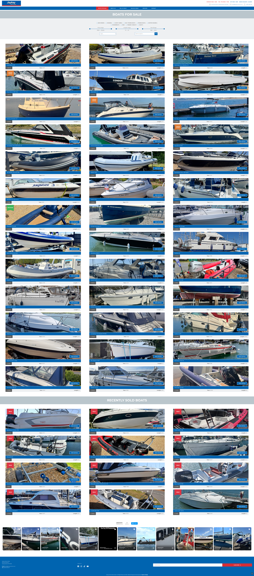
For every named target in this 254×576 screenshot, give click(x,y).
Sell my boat (123, 8)
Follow (135, 523)
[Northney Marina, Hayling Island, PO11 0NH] (210, 4)
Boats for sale (102, 8)
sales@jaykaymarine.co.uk (237, 4)
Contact (153, 8)
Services (145, 8)
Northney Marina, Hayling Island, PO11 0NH (219, 4)
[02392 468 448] (244, 4)
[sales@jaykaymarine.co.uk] (230, 4)
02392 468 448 (249, 4)
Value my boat (135, 8)
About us (113, 8)
